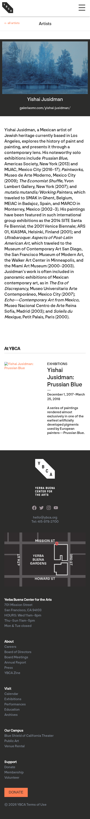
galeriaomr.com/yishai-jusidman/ (45, 108)
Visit (7, 689)
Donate (9, 767)
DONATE (16, 792)
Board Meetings (16, 657)
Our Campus (13, 731)
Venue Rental (14, 746)
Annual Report (15, 662)
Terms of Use (36, 805)
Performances (15, 704)
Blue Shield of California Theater (29, 736)
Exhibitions (12, 699)
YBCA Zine (12, 673)
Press (8, 668)
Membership (14, 772)
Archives (11, 715)
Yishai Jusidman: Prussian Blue (64, 377)
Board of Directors (17, 652)
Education (12, 710)
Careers (10, 647)
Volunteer (11, 778)
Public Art (11, 741)
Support (10, 762)
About (9, 642)
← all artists (12, 23)
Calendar (11, 694)
